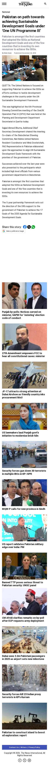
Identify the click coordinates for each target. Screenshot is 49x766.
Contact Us (14, 747)
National (6, 12)
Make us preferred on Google (15, 231)
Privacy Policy (34, 747)
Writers (24, 747)
